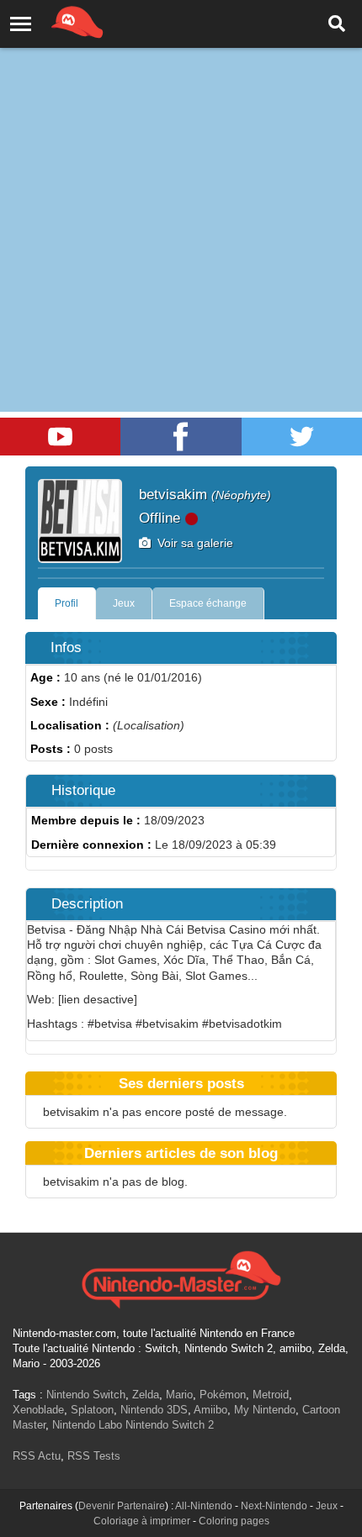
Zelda (145, 1394)
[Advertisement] (181, 189)
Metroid (271, 1394)
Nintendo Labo (87, 1425)
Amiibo (210, 1409)
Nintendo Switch (85, 1394)
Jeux (124, 603)
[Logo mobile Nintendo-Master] (54, 21)
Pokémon (223, 1394)
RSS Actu (37, 1456)
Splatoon (92, 1409)
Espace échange (208, 603)
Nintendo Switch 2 (169, 1425)
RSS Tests (93, 1456)
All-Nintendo (203, 1506)
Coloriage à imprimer (141, 1521)
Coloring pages (234, 1521)
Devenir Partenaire (121, 1506)
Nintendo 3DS (154, 1409)
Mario (179, 1394)
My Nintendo (264, 1409)
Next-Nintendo (274, 1506)
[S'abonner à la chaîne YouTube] (60, 436)
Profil (66, 603)
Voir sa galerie (192, 543)
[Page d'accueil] (181, 1277)
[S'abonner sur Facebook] (180, 436)
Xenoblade (38, 1409)
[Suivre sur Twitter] (302, 436)
